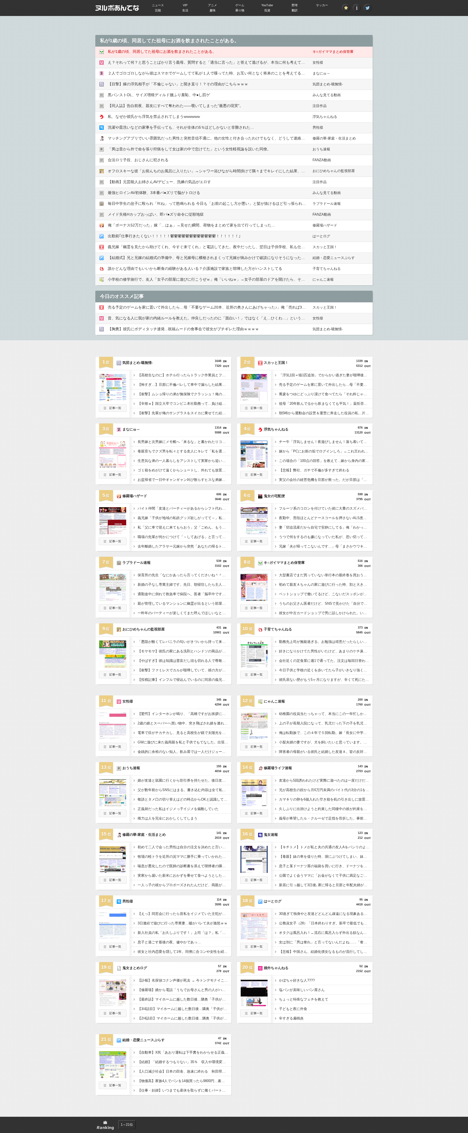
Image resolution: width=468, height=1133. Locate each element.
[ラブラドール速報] (112, 599)
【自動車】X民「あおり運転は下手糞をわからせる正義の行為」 (184, 1052)
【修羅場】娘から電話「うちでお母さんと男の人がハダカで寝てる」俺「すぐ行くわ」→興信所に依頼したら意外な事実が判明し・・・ (184, 990)
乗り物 (239, 10)
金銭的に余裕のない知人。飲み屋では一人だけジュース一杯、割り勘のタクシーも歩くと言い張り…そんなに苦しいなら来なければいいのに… (184, 752)
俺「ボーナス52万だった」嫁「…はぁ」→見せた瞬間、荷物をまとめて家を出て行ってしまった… (191, 225)
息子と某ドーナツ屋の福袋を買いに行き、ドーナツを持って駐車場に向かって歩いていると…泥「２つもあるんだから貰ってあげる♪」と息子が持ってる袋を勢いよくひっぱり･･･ (326, 866)
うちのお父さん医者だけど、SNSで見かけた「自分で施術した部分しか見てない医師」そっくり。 (326, 603)
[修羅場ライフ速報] (254, 805)
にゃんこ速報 (323, 279)
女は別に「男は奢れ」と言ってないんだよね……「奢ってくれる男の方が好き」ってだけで (326, 942)
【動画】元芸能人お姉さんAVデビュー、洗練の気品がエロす (159, 182)
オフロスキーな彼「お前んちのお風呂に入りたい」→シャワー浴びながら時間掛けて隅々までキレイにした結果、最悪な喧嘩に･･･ (219, 171)
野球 (295, 5)
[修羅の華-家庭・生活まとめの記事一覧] (112, 882)
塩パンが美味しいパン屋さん (302, 990)
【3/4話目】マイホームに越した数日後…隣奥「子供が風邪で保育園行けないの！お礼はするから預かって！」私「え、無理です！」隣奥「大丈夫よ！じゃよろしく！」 (184, 1009)
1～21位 (127, 1124)
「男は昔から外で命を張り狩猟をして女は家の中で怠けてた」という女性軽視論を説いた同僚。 (189, 149)
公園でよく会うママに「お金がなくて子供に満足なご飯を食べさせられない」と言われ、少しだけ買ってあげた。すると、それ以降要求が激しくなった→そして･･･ (326, 875)
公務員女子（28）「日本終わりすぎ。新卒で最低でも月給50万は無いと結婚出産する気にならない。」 (326, 923)
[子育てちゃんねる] (254, 666)
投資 (267, 10)
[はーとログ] (254, 938)
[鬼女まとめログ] (112, 1004)
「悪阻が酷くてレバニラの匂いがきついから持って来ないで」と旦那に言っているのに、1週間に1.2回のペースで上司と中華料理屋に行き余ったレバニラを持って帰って (184, 642)
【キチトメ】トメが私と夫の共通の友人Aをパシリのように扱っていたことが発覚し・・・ (326, 847)
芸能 (158, 10)
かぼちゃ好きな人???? (297, 980)
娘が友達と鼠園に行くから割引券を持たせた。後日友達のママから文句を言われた (184, 780)
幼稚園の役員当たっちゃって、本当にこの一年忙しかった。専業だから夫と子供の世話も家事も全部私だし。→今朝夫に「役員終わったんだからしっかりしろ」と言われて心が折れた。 (326, 714)
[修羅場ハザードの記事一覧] (112, 543)
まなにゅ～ (321, 73)
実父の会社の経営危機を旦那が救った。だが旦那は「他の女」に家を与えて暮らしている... (326, 480)
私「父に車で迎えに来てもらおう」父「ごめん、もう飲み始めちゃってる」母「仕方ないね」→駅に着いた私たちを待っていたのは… (184, 527)
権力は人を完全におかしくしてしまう (167, 818)
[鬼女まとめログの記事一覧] (112, 1015)
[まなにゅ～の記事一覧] (112, 477)
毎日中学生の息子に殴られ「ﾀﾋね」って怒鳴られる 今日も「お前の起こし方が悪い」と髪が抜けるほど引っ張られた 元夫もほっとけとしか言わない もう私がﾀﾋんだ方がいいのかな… (263, 203)
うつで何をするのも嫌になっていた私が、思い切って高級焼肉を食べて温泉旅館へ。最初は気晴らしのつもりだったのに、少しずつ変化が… (326, 537)
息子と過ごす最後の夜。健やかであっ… (169, 942)
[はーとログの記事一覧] (254, 949)
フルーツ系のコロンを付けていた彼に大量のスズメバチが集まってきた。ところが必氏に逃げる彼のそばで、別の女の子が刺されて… (326, 508)
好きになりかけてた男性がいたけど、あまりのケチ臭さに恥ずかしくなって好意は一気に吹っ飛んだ (326, 651)
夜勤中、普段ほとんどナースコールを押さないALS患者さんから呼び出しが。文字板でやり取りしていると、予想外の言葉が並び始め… (326, 518)
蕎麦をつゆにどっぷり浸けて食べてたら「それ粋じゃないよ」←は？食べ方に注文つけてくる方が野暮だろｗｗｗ (326, 394)
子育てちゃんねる (327, 269)
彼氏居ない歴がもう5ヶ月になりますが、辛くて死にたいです (326, 680)
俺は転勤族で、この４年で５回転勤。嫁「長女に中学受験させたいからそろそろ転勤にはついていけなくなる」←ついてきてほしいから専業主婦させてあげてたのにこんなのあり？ (326, 733)
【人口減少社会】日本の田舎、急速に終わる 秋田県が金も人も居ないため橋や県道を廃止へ (184, 1071)
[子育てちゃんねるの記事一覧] (254, 677)
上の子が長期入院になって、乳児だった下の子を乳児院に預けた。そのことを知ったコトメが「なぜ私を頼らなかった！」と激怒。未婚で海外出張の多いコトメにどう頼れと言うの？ (326, 723)
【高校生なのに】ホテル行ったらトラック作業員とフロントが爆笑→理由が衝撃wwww (184, 375)
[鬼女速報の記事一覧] (254, 882)
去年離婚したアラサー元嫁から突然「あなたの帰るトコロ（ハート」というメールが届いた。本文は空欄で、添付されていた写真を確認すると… (184, 546)
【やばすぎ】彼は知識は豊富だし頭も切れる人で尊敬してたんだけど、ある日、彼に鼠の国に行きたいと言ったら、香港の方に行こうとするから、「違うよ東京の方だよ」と (184, 661)
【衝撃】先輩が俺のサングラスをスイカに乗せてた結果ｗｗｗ (184, 413)
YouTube (267, 5)
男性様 (318, 127)
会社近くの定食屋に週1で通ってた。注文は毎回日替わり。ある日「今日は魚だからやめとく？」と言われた (326, 661)
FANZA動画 (322, 160)
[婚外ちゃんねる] (254, 1004)
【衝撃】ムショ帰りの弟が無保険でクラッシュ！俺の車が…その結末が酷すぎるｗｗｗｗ (184, 394)
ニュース (158, 5)
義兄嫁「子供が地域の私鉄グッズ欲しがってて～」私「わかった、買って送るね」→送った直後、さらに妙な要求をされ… (184, 518)
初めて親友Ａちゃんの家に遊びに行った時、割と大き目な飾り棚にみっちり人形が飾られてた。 (326, 584)
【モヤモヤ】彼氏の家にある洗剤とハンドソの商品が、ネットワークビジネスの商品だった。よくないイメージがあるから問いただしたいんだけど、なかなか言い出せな (184, 651)
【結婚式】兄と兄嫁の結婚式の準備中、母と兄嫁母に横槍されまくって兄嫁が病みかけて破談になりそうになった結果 (208, 257)
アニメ (212, 5)
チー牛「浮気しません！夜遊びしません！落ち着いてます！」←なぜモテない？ (326, 442)
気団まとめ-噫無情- (328, 84)
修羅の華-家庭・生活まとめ (334, 138)
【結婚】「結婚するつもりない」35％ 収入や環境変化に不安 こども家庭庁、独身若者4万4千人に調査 (184, 1062)
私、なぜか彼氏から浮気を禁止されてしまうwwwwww (154, 116)
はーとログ (321, 236)
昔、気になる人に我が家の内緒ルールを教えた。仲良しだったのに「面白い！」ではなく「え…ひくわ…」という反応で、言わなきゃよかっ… (229, 318)
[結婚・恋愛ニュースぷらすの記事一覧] (112, 1087)
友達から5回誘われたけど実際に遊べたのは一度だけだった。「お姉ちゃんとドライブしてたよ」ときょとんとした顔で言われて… (326, 780)
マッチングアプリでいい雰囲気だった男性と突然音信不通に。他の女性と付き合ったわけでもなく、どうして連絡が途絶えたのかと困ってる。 (229, 138)
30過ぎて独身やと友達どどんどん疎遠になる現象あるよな (325, 914)
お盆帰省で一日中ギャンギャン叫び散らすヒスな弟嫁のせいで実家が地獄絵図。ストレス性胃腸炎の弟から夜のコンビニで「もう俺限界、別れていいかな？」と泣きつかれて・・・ (184, 480)
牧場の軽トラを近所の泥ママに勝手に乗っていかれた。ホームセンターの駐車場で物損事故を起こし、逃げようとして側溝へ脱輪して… (184, 856)
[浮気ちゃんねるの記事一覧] (254, 477)
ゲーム (239, 5)
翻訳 (295, 10)
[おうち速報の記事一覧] (112, 815)
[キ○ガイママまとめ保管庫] (254, 599)
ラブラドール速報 (327, 204)
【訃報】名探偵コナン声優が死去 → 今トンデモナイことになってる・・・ (184, 980)
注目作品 (320, 106)
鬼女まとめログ (134, 968)
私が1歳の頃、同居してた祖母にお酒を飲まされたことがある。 (162, 51)
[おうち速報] (112, 805)
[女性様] (112, 738)
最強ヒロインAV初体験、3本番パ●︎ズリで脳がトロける (154, 192)
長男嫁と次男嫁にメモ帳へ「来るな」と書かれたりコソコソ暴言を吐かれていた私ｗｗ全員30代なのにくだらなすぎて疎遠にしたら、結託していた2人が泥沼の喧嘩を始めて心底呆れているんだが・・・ (184, 442)
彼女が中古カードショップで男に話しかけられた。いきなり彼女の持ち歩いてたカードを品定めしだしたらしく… (326, 613)
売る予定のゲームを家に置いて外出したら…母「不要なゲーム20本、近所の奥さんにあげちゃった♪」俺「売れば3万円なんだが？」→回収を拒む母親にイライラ (245, 307)
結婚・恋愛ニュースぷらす (334, 258)
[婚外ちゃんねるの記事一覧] (254, 1015)
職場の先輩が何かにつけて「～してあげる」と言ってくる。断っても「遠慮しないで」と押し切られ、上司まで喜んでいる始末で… (184, 537)
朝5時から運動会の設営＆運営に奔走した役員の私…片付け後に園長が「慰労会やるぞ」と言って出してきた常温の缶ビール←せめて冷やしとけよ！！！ (326, 413)
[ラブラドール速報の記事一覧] (112, 610)
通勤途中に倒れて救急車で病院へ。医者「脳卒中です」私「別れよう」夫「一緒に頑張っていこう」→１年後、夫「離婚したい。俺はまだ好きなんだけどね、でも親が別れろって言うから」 (184, 594)
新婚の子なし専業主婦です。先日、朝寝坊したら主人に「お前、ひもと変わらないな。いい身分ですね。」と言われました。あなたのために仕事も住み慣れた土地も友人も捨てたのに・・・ (184, 584)
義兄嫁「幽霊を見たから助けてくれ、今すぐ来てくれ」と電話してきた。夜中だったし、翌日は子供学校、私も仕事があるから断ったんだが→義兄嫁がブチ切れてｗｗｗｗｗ (256, 247)
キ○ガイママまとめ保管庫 (333, 52)
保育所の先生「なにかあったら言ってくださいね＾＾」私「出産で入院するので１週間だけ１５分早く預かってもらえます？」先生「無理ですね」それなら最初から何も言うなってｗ (184, 575)
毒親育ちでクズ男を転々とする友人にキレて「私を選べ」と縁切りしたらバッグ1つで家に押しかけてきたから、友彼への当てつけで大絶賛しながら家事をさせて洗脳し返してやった (184, 451)
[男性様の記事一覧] (112, 949)
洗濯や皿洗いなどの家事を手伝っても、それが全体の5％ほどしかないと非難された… (181, 127)
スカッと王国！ (325, 247)
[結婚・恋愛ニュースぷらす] (112, 1077)
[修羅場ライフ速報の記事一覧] (254, 815)
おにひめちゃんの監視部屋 (334, 171)
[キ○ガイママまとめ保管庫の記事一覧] (254, 610)
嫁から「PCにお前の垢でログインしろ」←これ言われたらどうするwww (326, 451)
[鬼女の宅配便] (254, 533)
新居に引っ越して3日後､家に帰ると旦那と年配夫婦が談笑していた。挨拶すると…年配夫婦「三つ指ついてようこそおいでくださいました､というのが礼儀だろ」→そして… (326, 885)
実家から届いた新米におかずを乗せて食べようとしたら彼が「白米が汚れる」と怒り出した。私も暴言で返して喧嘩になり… (184, 875)
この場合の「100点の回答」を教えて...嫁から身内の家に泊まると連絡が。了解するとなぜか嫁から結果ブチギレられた (326, 461)
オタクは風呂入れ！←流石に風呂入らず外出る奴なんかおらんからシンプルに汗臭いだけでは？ (326, 933)
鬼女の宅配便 (274, 496)
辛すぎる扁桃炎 (291, 1018)
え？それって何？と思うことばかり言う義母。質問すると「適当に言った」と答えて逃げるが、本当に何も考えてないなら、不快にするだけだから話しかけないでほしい (252, 62)
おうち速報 (321, 149)
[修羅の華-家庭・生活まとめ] (112, 871)
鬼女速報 (271, 834)
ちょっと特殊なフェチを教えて (303, 999)
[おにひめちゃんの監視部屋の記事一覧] (112, 677)
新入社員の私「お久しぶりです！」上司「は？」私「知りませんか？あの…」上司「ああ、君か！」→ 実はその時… (184, 933)
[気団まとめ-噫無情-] (112, 399)
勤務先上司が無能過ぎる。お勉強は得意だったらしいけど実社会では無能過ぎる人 (326, 642)
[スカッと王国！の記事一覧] (254, 410)
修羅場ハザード (325, 225)
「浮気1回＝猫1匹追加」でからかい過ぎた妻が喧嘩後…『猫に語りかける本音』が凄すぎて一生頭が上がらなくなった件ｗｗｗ (326, 375)
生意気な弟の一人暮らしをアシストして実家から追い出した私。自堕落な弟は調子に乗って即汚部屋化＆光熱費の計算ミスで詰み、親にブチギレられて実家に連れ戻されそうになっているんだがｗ (184, 461)
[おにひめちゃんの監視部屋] (112, 666)
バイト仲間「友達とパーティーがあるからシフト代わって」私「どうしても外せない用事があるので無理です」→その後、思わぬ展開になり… (184, 508)
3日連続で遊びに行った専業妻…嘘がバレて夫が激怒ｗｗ (182, 923)
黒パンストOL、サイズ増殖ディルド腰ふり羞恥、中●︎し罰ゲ (159, 95)
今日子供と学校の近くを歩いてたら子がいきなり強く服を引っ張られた (326, 670)
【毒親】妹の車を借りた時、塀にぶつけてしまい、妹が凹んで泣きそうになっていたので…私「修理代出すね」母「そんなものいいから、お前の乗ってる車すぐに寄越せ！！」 (326, 856)
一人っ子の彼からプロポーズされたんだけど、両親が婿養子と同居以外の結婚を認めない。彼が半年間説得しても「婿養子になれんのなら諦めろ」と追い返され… (184, 885)
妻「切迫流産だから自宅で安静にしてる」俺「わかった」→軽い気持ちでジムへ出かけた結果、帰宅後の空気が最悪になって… (326, 527)
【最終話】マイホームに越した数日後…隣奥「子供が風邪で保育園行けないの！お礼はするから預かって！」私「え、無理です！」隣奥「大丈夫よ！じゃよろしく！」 (184, 999)
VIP (185, 5)
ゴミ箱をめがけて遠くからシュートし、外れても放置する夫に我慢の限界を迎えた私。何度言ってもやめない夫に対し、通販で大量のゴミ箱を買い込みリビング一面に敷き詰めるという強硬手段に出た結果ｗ (184, 470)
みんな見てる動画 (327, 95)
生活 (185, 10)
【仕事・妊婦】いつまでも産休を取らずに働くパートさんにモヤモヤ (184, 1090)
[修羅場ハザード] (112, 533)
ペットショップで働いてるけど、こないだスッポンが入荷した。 (326, 594)
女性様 (318, 62)
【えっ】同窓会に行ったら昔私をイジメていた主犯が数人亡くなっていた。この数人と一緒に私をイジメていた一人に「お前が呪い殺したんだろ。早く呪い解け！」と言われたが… (184, 914)
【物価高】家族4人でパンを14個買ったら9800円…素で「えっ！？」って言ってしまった (184, 1081)
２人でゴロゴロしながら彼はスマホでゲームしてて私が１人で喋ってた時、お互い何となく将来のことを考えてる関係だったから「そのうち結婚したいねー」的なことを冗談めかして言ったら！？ (274, 73)
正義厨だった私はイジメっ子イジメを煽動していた (178, 809)
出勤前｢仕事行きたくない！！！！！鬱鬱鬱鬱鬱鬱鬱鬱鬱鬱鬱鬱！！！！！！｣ (174, 236)
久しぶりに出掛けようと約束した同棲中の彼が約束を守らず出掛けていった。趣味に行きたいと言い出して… (326, 809)
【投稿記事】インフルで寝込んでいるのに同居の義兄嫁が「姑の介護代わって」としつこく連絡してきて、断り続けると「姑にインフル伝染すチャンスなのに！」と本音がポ (184, 680)
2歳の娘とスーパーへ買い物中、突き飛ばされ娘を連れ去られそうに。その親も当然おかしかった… (184, 723)
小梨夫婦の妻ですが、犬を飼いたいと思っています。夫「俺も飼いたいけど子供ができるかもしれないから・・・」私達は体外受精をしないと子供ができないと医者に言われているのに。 (326, 742)
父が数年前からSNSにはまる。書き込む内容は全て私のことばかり (184, 790)
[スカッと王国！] (254, 399)
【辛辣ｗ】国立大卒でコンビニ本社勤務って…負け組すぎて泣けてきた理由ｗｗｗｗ (184, 404)
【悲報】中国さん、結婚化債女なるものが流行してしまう (324, 952)
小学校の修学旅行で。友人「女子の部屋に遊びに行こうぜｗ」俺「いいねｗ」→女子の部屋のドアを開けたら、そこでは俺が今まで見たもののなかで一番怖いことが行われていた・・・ (265, 279)
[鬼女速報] (254, 871)
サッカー (322, 5)
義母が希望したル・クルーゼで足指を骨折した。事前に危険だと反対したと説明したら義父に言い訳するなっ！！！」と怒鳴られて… (326, 818)
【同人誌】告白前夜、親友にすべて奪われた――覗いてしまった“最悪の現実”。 (175, 105)
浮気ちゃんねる (325, 117)
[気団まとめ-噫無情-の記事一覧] (112, 410)
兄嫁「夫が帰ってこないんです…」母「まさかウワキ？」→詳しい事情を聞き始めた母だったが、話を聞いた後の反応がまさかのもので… (326, 546)
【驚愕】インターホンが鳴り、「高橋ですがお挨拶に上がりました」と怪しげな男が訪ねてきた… (184, 714)
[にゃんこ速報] (254, 738)
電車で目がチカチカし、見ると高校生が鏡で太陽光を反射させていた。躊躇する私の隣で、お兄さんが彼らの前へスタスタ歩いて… (184, 733)
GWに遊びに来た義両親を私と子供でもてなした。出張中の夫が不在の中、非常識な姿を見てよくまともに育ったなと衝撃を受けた (184, 742)
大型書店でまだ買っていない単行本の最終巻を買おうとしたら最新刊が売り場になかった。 (326, 575)
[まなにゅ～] (112, 466)
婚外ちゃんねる (276, 968)
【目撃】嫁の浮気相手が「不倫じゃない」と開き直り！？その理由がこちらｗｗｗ (178, 84)
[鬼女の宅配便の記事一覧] (254, 543)
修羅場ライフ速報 (278, 768)
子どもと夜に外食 (293, 1009)
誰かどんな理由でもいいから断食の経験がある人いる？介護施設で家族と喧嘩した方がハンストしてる (195, 268)
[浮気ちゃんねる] (254, 466)
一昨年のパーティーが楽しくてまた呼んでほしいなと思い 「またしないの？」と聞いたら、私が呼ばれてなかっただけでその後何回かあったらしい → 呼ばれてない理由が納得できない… (184, 613)
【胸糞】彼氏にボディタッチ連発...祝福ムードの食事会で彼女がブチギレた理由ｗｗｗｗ (183, 329)
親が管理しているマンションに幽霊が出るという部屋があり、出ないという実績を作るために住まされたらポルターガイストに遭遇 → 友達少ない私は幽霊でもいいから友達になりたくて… (184, 603)
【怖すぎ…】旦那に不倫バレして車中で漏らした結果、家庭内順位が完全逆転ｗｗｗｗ (184, 385)
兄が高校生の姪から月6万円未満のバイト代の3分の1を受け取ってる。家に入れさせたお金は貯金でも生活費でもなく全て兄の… (326, 790)
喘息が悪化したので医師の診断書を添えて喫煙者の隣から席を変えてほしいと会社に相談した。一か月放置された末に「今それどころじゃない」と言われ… (184, 866)
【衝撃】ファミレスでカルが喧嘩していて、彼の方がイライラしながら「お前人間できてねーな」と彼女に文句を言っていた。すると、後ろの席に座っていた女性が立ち (184, 670)
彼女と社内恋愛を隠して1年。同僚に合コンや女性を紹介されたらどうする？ (184, 952)
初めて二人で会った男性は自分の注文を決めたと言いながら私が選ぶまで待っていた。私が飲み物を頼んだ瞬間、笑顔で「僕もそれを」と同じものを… (184, 847)
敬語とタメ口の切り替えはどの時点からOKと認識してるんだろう (184, 799)
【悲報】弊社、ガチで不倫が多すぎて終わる (314, 470)
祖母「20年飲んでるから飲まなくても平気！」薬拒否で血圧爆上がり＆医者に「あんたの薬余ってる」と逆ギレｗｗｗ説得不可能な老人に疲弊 (326, 404)
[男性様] (112, 938)
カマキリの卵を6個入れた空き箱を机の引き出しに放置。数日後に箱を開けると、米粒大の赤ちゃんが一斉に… (326, 799)
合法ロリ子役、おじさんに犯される (138, 160)
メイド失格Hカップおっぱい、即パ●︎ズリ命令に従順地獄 (156, 214)
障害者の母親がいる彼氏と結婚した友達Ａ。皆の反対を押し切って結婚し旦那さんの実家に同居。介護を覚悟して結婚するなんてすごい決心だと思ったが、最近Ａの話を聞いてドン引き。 (326, 752)
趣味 (213, 10)
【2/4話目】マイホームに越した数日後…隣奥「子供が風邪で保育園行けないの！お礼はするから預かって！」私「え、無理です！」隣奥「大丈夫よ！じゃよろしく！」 (184, 1018)
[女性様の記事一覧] (112, 749)
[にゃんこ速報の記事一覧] (254, 749)
